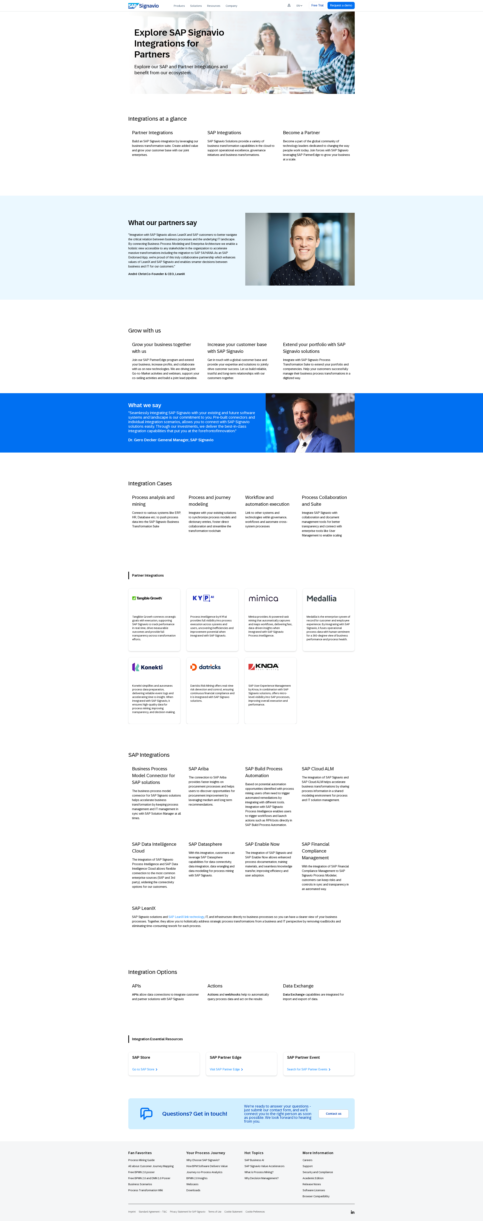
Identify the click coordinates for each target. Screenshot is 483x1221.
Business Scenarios (140, 1184)
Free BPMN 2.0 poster (141, 1172)
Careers (307, 1160)
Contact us (333, 1113)
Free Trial (317, 5)
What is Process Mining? (259, 1172)
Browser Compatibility (316, 1196)
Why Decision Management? (262, 1178)
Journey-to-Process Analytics (204, 1172)
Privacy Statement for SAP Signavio (187, 1211)
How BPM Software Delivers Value (207, 1166)
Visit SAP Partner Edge (225, 1069)
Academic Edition (313, 1178)
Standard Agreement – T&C (153, 1211)
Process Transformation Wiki (145, 1190)
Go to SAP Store (143, 1069)
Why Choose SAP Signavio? (203, 1160)
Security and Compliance (318, 1172)
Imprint (132, 1211)
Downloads (193, 1190)
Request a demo (341, 5)
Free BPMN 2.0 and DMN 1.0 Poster (149, 1178)
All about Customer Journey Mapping (151, 1166)
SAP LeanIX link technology (186, 916)
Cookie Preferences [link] (255, 1211)
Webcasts (192, 1184)
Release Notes (312, 1184)
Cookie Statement (233, 1211)
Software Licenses (314, 1190)
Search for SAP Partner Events (307, 1069)
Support (308, 1166)
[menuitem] (179, 5)
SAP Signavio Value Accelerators (265, 1166)
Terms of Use (214, 1211)
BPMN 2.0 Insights (197, 1178)
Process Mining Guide (141, 1160)
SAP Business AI (254, 1160)
